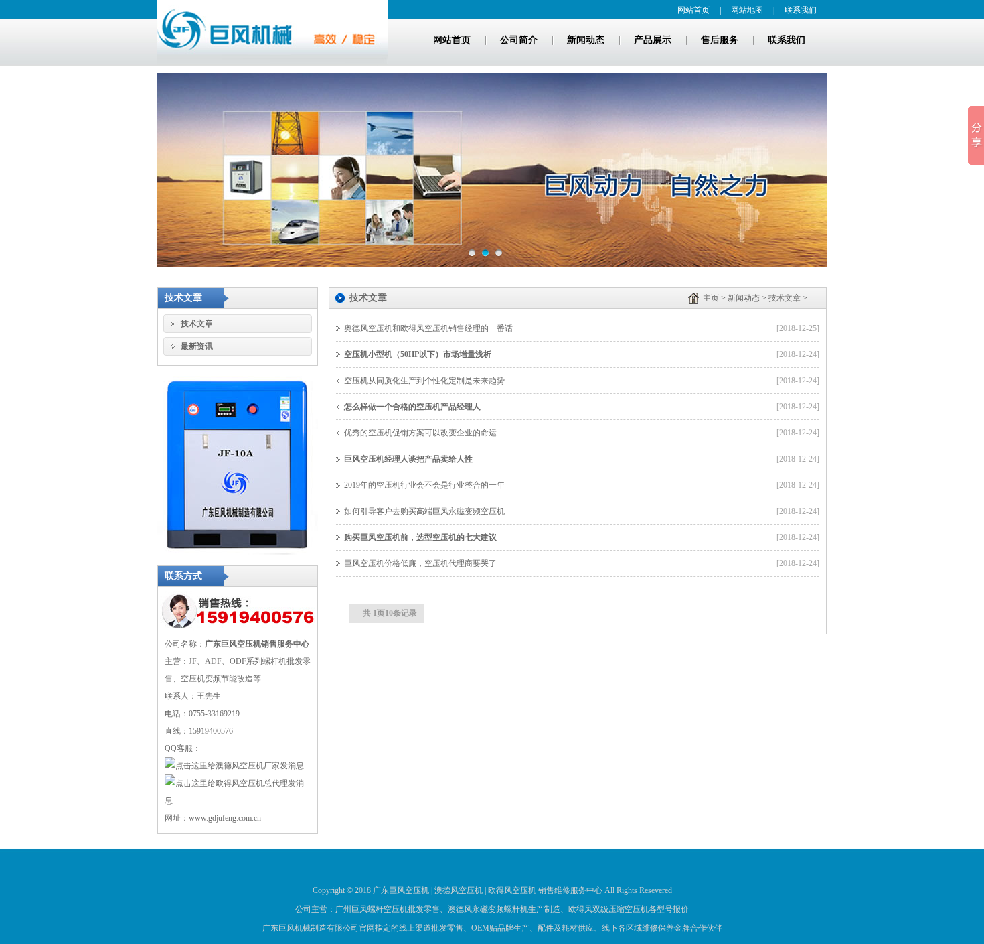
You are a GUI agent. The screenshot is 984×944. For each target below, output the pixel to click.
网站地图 (747, 10)
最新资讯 (197, 346)
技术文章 (197, 323)
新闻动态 (585, 40)
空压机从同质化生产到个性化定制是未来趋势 (424, 380)
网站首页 (693, 10)
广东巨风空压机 (401, 890)
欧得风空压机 (512, 890)
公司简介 (519, 40)
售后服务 (719, 40)
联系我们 (801, 10)
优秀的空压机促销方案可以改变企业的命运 (420, 432)
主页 (711, 298)
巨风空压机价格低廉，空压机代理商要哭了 (420, 563)
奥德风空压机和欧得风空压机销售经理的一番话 (428, 328)
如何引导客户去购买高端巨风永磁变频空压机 (424, 511)
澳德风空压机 (458, 890)
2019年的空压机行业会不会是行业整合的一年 (424, 485)
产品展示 (652, 40)
